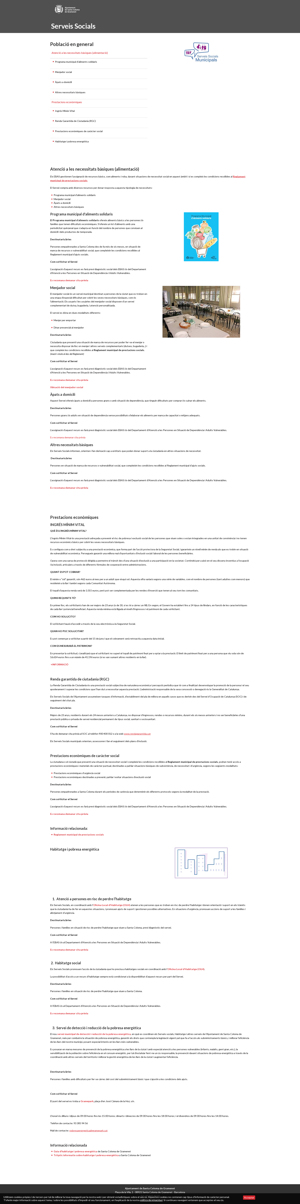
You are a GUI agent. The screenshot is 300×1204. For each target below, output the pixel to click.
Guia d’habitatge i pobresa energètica (76, 1151)
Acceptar (249, 1197)
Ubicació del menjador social (66, 387)
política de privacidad (151, 1200)
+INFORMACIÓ (59, 664)
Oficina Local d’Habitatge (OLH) (111, 905)
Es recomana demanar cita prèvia (69, 280)
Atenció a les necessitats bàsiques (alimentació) (80, 52)
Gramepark (87, 1101)
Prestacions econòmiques (67, 102)
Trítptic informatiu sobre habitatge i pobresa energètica (86, 1155)
